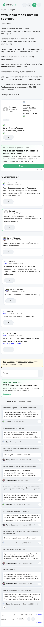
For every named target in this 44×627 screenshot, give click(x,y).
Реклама (39, 169)
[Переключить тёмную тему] (29, 5)
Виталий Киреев (13, 238)
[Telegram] (29, 619)
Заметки (21, 401)
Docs (12, 619)
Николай (12, 261)
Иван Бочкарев (11, 480)
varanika (9, 504)
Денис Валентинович (13, 604)
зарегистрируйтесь (25, 362)
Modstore (4, 619)
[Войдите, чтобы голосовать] (6, 137)
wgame (10, 311)
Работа (29, 401)
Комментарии (10, 401)
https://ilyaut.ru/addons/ (12, 343)
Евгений (12, 107)
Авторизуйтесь (9, 362)
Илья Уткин (11, 333)
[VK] (33, 619)
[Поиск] (24, 5)
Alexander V (12, 183)
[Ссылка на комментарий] (35, 202)
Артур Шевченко (12, 460)
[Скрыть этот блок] (41, 147)
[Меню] (39, 5)
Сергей (8, 421)
